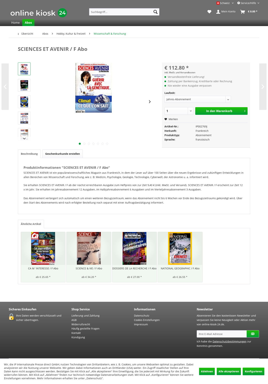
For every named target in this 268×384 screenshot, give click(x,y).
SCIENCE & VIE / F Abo (89, 268)
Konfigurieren (253, 371)
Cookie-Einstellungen (147, 320)
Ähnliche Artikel (31, 224)
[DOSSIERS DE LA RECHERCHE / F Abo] (134, 248)
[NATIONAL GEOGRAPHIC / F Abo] (180, 248)
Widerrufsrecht (80, 324)
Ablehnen (207, 371)
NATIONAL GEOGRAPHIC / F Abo (180, 268)
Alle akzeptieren (229, 371)
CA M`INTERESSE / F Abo (43, 268)
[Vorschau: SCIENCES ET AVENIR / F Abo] (24, 69)
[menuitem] (124, 11)
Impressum (141, 324)
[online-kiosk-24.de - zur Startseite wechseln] (39, 12)
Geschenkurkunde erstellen (62, 153)
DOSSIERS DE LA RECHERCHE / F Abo (134, 268)
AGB (74, 320)
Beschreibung (29, 153)
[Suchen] (155, 11)
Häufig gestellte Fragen (85, 328)
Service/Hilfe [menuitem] (248, 3)
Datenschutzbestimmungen (229, 341)
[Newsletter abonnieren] (252, 334)
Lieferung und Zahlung (85, 315)
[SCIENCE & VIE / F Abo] (89, 248)
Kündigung (78, 337)
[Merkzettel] (209, 11)
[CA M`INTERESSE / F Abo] (43, 248)
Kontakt (76, 333)
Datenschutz (141, 315)
